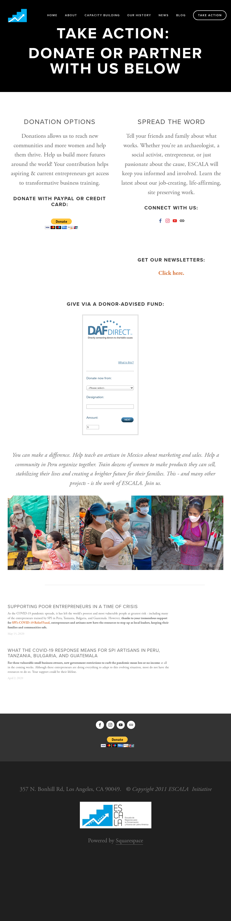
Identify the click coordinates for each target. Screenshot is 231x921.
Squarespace (129, 840)
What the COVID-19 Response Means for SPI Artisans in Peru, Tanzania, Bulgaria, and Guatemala (84, 653)
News (164, 15)
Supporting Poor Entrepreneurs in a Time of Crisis (73, 606)
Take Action (210, 15)
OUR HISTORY (139, 15)
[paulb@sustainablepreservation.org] (175, 220)
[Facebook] (160, 220)
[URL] (182, 220)
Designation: (95, 397)
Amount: (92, 417)
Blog (181, 15)
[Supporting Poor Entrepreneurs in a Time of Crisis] (40, 602)
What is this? (126, 362)
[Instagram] (167, 220)
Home (52, 15)
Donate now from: (99, 378)
